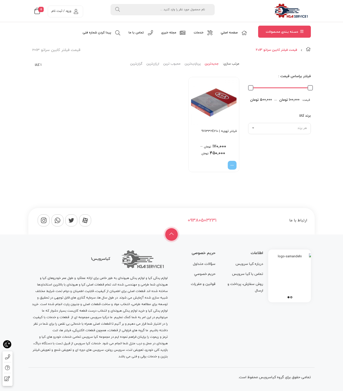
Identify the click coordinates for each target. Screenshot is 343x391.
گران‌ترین (136, 64)
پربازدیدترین (193, 64)
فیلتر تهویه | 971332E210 (219, 131)
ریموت (154, 337)
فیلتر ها (65, 330)
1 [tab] (291, 297)
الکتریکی (78, 330)
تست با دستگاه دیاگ (48, 343)
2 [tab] (289, 297)
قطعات (64, 317)
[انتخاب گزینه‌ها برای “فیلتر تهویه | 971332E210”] (232, 165)
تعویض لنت (135, 350)
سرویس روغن (115, 350)
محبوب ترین (172, 64)
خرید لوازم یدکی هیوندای (127, 311)
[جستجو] (117, 9)
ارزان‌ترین (152, 64)
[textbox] (279, 128)
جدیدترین (211, 64)
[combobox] (279, 128)
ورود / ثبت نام (61, 11)
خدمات (51, 317)
